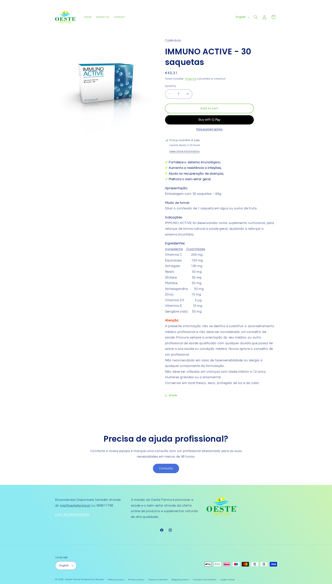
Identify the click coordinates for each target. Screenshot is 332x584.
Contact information (205, 580)
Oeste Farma (72, 579)
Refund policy (116, 580)
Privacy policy (136, 580)
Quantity (170, 86)
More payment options (209, 129)
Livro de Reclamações (72, 514)
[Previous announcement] (123, 4)
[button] (255, 17)
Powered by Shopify (92, 579)
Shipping (190, 79)
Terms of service (158, 580)
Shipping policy (180, 580)
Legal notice (227, 580)
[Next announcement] (209, 4)
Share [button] (173, 395)
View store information (184, 151)
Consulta (166, 468)
